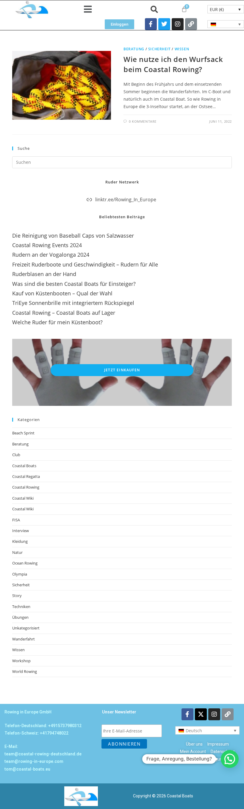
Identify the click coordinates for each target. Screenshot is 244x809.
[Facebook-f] (151, 24)
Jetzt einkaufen (122, 369)
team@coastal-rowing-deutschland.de (43, 754)
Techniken (21, 606)
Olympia (19, 574)
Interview (20, 530)
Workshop (21, 660)
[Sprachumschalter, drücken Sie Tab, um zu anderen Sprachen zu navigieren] (225, 24)
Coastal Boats (24, 465)
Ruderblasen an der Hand (44, 274)
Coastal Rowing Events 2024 (47, 245)
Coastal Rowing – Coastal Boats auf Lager (63, 312)
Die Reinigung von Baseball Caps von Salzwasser (73, 235)
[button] (88, 9)
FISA (16, 520)
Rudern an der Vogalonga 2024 (50, 254)
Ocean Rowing (24, 563)
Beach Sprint (23, 433)
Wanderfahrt (23, 639)
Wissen (182, 49)
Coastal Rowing (25, 487)
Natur (17, 552)
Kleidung (20, 541)
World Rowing (24, 671)
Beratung (133, 49)
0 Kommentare (143, 121)
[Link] (191, 24)
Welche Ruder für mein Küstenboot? (57, 322)
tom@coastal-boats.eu (27, 769)
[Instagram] (178, 24)
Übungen (20, 617)
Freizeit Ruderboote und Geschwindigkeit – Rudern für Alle (85, 264)
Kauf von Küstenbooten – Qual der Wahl (62, 293)
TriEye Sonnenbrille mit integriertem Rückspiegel (73, 302)
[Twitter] (164, 24)
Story (17, 595)
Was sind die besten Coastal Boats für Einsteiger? (74, 283)
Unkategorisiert (26, 628)
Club (16, 454)
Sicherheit (159, 49)
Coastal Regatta (26, 476)
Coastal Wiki (23, 498)
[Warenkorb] (184, 9)
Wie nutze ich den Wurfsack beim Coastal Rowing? (173, 64)
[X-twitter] (201, 714)
